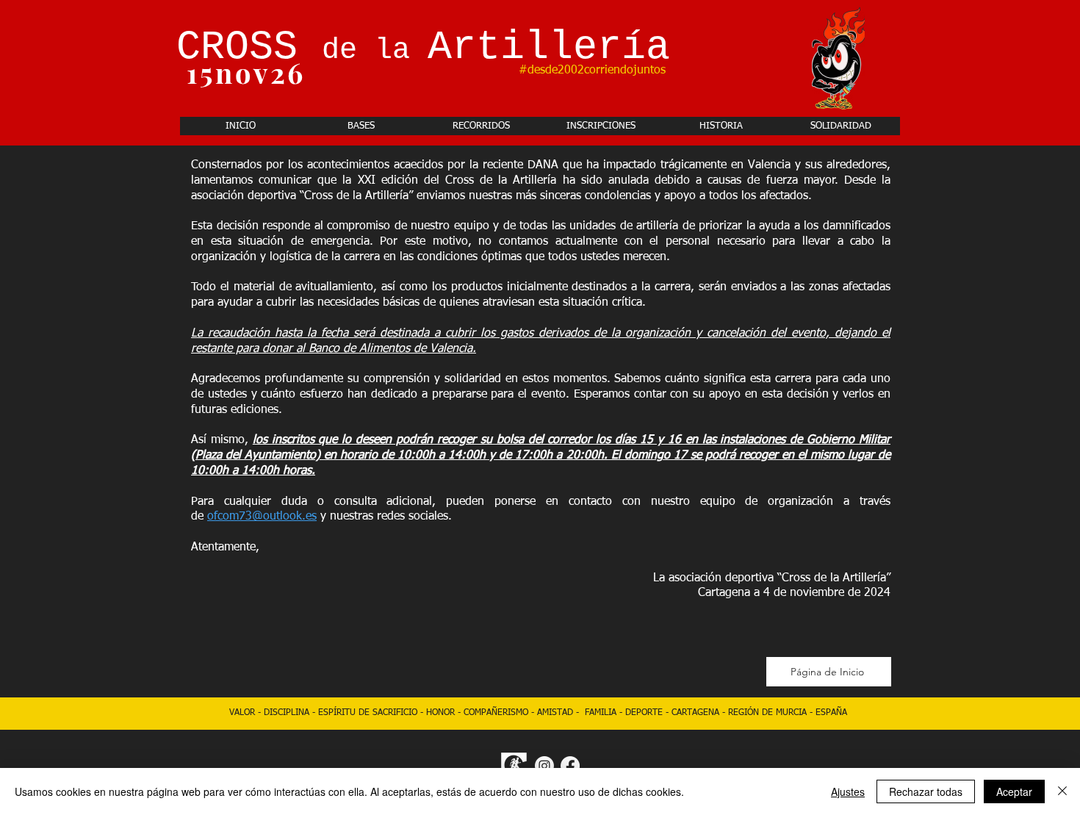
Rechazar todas (925, 791)
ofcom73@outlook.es (262, 517)
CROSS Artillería (423, 47)
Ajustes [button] (848, 791)
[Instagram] (544, 765)
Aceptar (1014, 791)
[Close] (1062, 791)
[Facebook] (570, 765)
